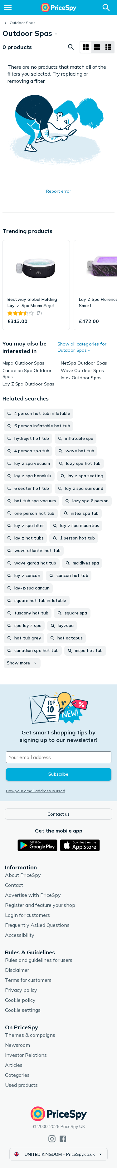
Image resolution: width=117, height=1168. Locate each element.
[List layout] (97, 47)
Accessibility (19, 935)
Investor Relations (26, 1055)
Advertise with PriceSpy (33, 895)
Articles (13, 1065)
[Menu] (8, 7)
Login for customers (27, 915)
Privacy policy (21, 990)
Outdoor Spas (23, 22)
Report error (58, 191)
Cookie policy (20, 1000)
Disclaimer (17, 970)
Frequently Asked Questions (37, 925)
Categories (17, 1075)
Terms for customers (28, 980)
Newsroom (17, 1045)
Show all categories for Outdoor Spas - (81, 347)
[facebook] (63, 1139)
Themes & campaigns (30, 1035)
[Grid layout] (85, 47)
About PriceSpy (23, 875)
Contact (14, 885)
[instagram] (52, 1139)
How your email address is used (35, 790)
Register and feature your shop (40, 905)
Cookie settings (23, 1010)
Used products (21, 1085)
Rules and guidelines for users (38, 960)
